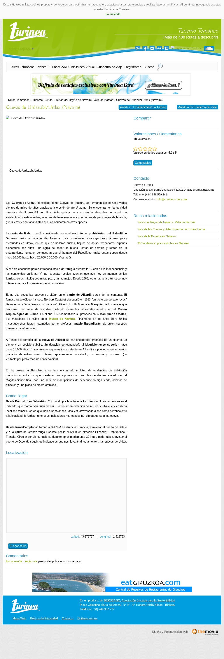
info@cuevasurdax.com (172, 199)
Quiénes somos (87, 618)
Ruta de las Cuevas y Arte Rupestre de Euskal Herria (171, 229)
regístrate (31, 561)
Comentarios (143, 162)
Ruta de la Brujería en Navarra (156, 236)
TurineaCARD (59, 67)
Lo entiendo (113, 14)
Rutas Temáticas (22, 67)
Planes (42, 67)
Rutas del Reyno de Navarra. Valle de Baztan (84, 100)
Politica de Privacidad (44, 618)
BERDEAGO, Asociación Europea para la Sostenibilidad (139, 600)
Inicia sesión (14, 561)
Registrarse (133, 67)
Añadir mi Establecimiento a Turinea (143, 107)
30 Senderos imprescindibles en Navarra (163, 243)
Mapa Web (19, 618)
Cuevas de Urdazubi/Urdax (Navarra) (139, 100)
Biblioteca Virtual (82, 67)
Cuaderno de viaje (109, 67)
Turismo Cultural (42, 100)
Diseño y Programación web (170, 631)
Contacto (67, 618)
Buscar (149, 67)
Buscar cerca (18, 546)
